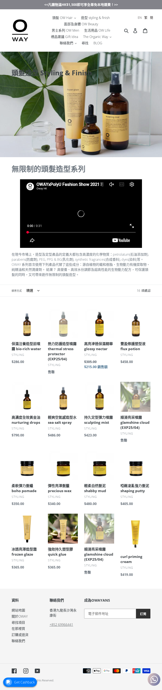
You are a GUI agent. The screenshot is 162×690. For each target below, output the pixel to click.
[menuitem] (139, 17)
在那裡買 (18, 628)
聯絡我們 (18, 641)
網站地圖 (18, 610)
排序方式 (17, 291)
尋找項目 (18, 622)
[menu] (145, 17)
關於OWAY (20, 616)
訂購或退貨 (20, 634)
